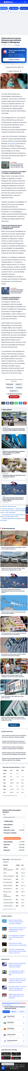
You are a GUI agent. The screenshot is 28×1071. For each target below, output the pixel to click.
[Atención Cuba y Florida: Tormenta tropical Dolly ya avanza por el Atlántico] (14, 603)
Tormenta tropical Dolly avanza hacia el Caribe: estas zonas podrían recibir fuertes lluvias (14, 742)
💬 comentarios (14, 396)
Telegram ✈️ (19, 384)
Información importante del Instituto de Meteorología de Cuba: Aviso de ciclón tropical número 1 (13, 591)
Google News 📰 (14, 390)
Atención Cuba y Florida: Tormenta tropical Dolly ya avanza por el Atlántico (13, 612)
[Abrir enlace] (5, 921)
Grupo (22, 1011)
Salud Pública (12, 512)
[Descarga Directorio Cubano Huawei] (16, 1059)
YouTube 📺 (19, 387)
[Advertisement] (14, 23)
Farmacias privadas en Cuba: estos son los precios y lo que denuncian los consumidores (14, 633)
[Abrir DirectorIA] (3, 1068)
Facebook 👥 (10, 387)
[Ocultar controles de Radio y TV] (27, 506)
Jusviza (6, 512)
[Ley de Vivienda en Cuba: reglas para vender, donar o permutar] (14, 687)
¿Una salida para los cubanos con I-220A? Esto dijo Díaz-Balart (17, 937)
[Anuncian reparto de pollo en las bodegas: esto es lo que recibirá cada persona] (14, 538)
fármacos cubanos (14, 510)
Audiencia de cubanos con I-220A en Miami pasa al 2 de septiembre (16, 996)
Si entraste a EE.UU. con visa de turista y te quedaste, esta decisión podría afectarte (17, 988)
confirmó (13, 143)
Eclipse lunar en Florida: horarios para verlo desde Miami (17, 944)
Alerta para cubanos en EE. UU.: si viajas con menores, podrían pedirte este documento (17, 980)
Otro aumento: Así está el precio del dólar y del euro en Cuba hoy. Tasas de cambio (14, 736)
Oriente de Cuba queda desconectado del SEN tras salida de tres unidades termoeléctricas (14, 759)
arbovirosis (4, 508)
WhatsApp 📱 (9, 384)
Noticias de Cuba (12, 506)
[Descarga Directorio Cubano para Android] (16, 1055)
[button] (27, 510)
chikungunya (18, 508)
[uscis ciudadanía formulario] (5, 995)
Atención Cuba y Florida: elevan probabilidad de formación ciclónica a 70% (17, 929)
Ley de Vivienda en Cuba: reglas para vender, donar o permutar (12, 697)
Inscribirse (7, 1011)
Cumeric (2, 510)
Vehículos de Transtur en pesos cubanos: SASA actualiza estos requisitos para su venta (13, 569)
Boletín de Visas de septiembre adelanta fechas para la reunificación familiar (17, 965)
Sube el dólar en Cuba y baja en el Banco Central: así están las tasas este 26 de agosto (13, 655)
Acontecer (4, 506)
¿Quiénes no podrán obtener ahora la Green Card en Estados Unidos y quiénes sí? (17, 951)
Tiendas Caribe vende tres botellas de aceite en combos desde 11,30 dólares (12, 747)
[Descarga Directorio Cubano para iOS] (6, 1055)
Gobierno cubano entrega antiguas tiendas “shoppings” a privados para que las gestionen (12, 676)
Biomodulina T (11, 508)
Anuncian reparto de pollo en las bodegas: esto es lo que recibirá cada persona (13, 548)
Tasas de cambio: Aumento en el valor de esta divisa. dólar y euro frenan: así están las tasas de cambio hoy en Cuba (13, 719)
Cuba (23, 508)
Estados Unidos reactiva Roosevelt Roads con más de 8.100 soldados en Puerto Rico (14, 753)
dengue (7, 510)
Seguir (14, 1011)
